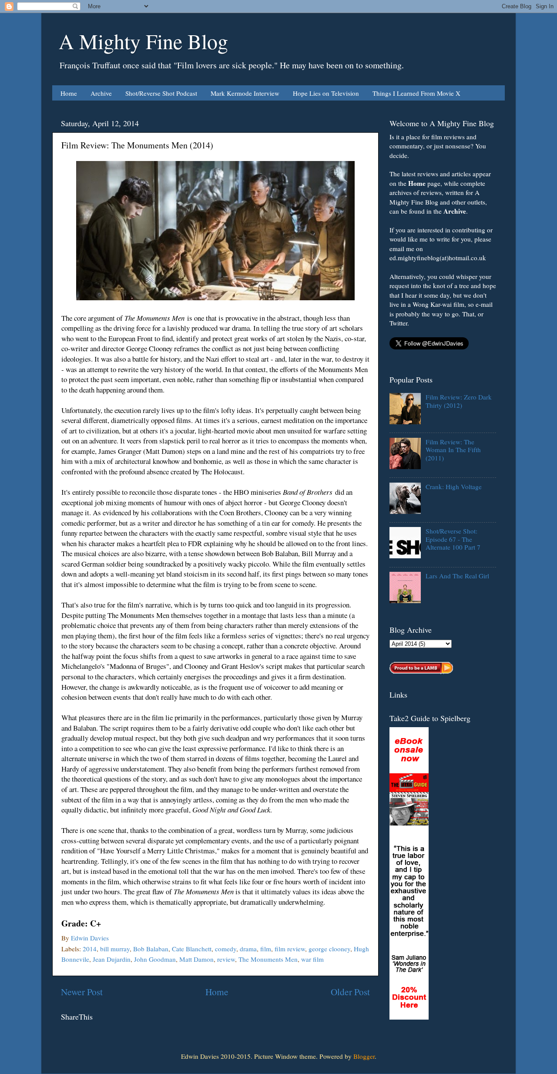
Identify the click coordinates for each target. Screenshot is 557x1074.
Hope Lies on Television (326, 93)
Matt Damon (196, 959)
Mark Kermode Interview (245, 93)
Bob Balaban (150, 948)
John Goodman (155, 959)
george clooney (329, 948)
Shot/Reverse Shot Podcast (161, 93)
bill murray (115, 948)
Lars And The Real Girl (457, 575)
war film (312, 959)
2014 (90, 948)
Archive (101, 93)
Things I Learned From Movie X (416, 93)
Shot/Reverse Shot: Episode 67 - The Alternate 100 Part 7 (453, 539)
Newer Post (82, 991)
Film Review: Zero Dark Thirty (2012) (459, 401)
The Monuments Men (268, 959)
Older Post (350, 991)
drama (248, 948)
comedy (225, 948)
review (226, 959)
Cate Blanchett (191, 948)
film (265, 948)
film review (290, 948)
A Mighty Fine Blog (143, 41)
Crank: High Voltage (454, 486)
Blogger (364, 1056)
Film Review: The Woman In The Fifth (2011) (453, 449)
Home (68, 93)
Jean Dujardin (112, 959)
